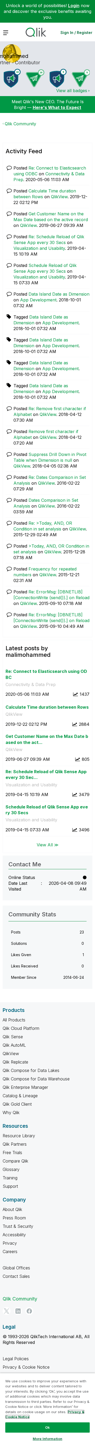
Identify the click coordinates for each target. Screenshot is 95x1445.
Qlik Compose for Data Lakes (31, 1070)
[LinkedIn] (18, 1311)
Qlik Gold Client (17, 1104)
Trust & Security (18, 1226)
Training (10, 1177)
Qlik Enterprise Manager (25, 1087)
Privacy (10, 1243)
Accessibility (14, 1234)
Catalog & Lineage (20, 1095)
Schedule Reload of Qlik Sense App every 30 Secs (47, 810)
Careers (10, 1251)
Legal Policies (16, 1358)
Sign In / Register (76, 32)
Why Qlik (11, 1112)
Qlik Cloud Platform (21, 1028)
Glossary (11, 1169)
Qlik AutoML (14, 1045)
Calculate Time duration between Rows (47, 707)
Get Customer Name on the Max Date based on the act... (47, 739)
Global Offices (16, 1267)
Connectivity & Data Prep (31, 684)
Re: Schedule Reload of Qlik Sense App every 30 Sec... (46, 774)
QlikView (59, 196)
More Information (47, 1439)
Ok (47, 1427)
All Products (14, 1019)
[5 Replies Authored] (81, 78)
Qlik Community (20, 123)
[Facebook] (29, 1311)
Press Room (14, 1217)
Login (73, 5)
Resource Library (19, 1135)
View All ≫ (48, 844)
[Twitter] (7, 1311)
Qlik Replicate (15, 1062)
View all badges (71, 90)
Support (10, 1186)
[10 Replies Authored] (35, 78)
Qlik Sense (13, 1036)
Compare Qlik (15, 1161)
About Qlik (12, 1209)
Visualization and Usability (39, 248)
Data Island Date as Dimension (58, 294)
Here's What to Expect (57, 107)
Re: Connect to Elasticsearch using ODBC (46, 674)
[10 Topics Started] (12, 78)
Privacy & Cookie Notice (26, 1367)
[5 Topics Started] (58, 78)
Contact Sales (16, 1276)
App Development (38, 299)
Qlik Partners (15, 1144)
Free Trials (12, 1152)
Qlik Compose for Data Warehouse (36, 1078)
